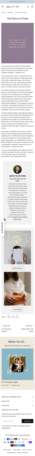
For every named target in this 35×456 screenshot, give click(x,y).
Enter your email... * (9, 423)
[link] (8, 316)
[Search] (28, 6)
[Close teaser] (5, 220)
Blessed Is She (14, 437)
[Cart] (32, 6)
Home (3, 12)
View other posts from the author (17, 180)
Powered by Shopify (23, 437)
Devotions (10, 12)
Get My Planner (17, 268)
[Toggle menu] (3, 6)
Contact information (21, 454)
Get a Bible (17, 309)
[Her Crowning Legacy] (17, 364)
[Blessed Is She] (13, 6)
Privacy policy (16, 451)
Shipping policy (10, 454)
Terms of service (26, 451)
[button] (2, 228)
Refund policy (7, 451)
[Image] (17, 247)
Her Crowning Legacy (10, 382)
